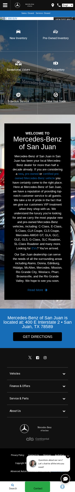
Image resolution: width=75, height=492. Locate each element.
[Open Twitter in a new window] (30, 357)
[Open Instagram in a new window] (45, 357)
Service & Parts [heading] (19, 398)
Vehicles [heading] (15, 373)
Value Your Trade (56, 101)
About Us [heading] (15, 411)
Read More (36, 290)
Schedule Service (18, 101)
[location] (53, 5)
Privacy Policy (17, 455)
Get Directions (37, 337)
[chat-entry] (65, 479)
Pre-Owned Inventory (56, 38)
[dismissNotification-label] (68, 456)
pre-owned (32, 174)
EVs (34, 248)
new (20, 174)
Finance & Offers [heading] (20, 386)
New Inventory (18, 38)
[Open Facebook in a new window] (37, 357)
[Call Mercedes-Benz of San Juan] (59, 5)
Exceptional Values (18, 69)
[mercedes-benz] (17, 5)
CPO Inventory (56, 69)
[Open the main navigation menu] (5, 5)
